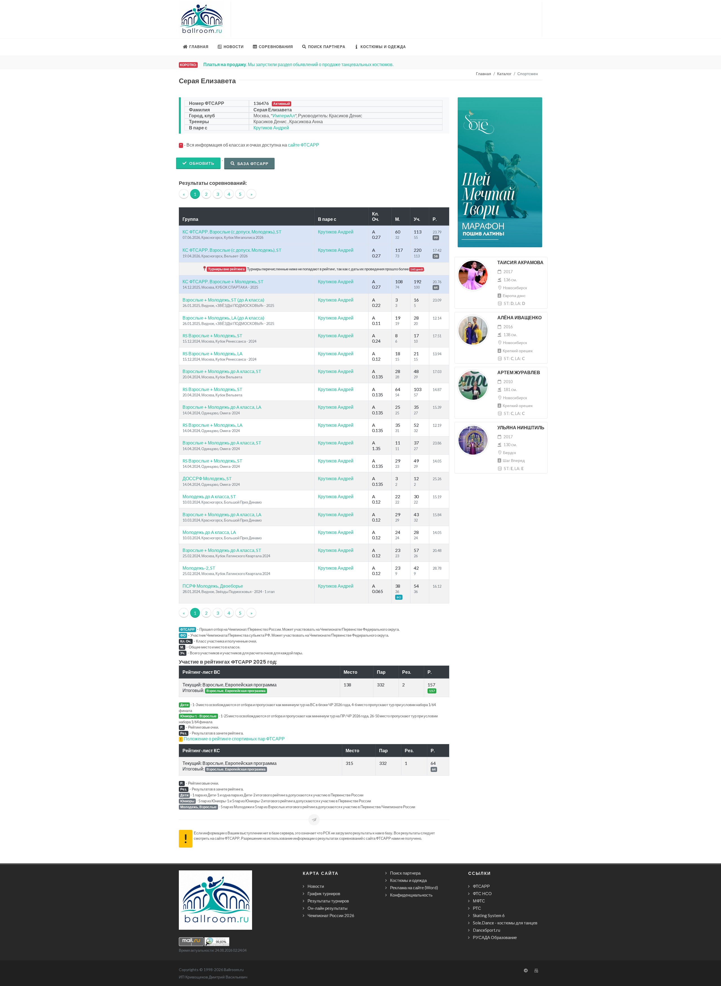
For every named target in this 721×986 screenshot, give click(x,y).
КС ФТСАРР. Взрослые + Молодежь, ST (223, 281)
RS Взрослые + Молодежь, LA (212, 353)
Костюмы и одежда (408, 880)
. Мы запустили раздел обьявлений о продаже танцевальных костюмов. (298, 64)
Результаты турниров (328, 900)
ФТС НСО (482, 893)
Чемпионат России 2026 (331, 915)
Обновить (201, 163)
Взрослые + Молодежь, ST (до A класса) (223, 299)
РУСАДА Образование (495, 937)
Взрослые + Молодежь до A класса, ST (222, 371)
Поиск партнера (405, 872)
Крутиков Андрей (271, 127)
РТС (477, 908)
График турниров (324, 893)
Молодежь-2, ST (199, 568)
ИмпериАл (284, 115)
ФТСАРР (481, 886)
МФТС (479, 900)
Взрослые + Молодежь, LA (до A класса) (223, 317)
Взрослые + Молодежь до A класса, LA (222, 407)
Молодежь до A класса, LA (209, 532)
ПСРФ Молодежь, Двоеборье (213, 586)
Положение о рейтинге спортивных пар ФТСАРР (234, 738)
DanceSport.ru (486, 930)
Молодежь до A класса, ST (209, 496)
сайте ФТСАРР (303, 144)
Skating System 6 (489, 915)
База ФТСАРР (252, 163)
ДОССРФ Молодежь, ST (207, 478)
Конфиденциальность (411, 894)
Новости (316, 886)
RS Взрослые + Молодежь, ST (212, 335)
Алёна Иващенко (519, 318)
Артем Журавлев (518, 372)
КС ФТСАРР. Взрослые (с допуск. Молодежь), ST (232, 231)
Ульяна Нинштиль (520, 428)
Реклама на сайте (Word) (414, 887)
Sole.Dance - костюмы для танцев (505, 922)
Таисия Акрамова (520, 262)
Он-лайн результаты (328, 908)
